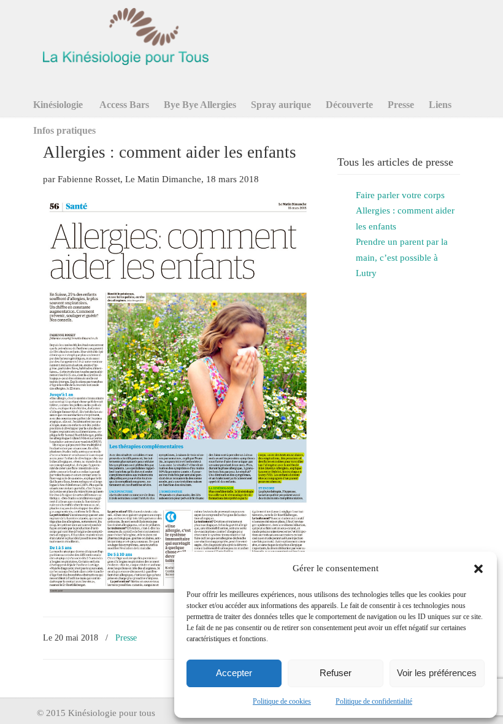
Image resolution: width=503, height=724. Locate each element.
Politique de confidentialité (374, 701)
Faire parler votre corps (400, 195)
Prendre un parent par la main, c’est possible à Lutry (402, 257)
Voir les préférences (437, 673)
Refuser (335, 673)
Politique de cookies (282, 701)
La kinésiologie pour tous (126, 34)
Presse (126, 637)
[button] (478, 569)
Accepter (234, 673)
